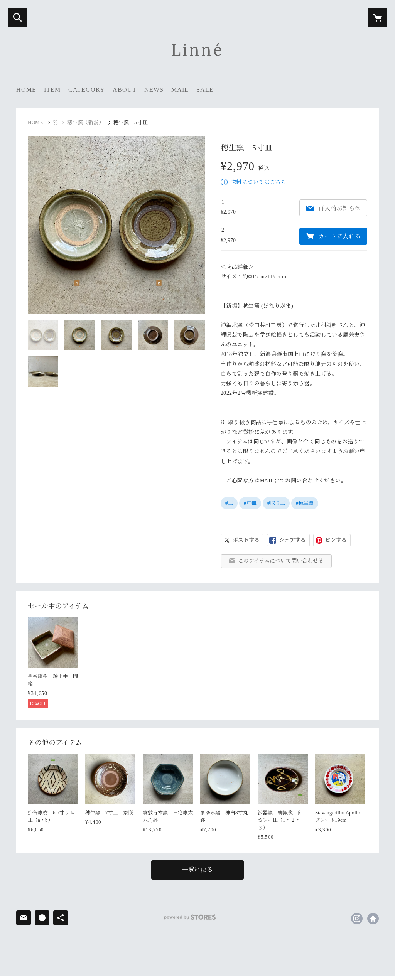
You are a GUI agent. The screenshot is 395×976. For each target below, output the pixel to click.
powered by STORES (190, 917)
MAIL (180, 89)
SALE (205, 89)
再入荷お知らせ (339, 208)
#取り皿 (276, 503)
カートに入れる (339, 236)
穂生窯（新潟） (85, 122)
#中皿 (250, 503)
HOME (26, 89)
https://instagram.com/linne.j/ (357, 918)
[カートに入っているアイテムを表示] (377, 17)
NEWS (154, 89)
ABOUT (125, 89)
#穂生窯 (305, 503)
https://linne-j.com (373, 918)
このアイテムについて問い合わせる (281, 561)
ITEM (52, 89)
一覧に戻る (197, 869)
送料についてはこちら (258, 182)
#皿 (229, 503)
